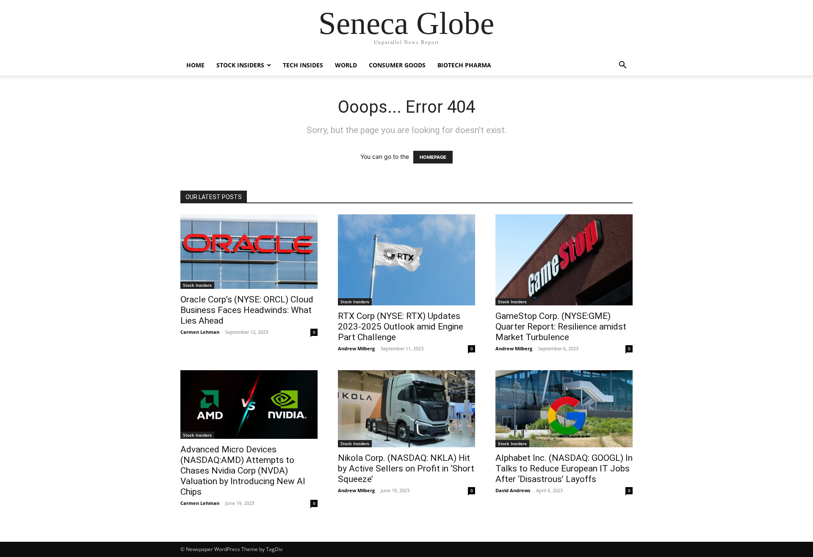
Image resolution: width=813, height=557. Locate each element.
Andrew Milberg (356, 348)
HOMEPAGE (433, 157)
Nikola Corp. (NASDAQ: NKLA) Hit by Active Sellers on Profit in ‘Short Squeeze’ (406, 468)
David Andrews (512, 490)
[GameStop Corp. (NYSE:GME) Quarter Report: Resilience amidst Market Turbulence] (564, 259)
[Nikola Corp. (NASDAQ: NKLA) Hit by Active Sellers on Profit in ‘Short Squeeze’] (406, 408)
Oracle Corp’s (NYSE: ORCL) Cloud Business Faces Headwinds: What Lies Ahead (246, 310)
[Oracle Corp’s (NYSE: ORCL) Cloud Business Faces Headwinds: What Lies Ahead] (249, 251)
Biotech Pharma (464, 65)
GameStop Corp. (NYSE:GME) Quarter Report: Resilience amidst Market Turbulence (560, 326)
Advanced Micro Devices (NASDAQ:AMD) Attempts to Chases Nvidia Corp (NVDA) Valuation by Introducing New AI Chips (242, 470)
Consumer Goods (397, 65)
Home (195, 65)
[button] (622, 66)
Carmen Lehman (199, 332)
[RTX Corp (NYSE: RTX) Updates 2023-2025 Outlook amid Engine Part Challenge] (406, 259)
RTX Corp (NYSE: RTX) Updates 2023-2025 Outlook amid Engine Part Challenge (400, 326)
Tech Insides (303, 65)
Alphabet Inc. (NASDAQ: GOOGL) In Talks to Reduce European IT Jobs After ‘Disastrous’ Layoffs (564, 468)
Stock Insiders (240, 65)
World (346, 65)
